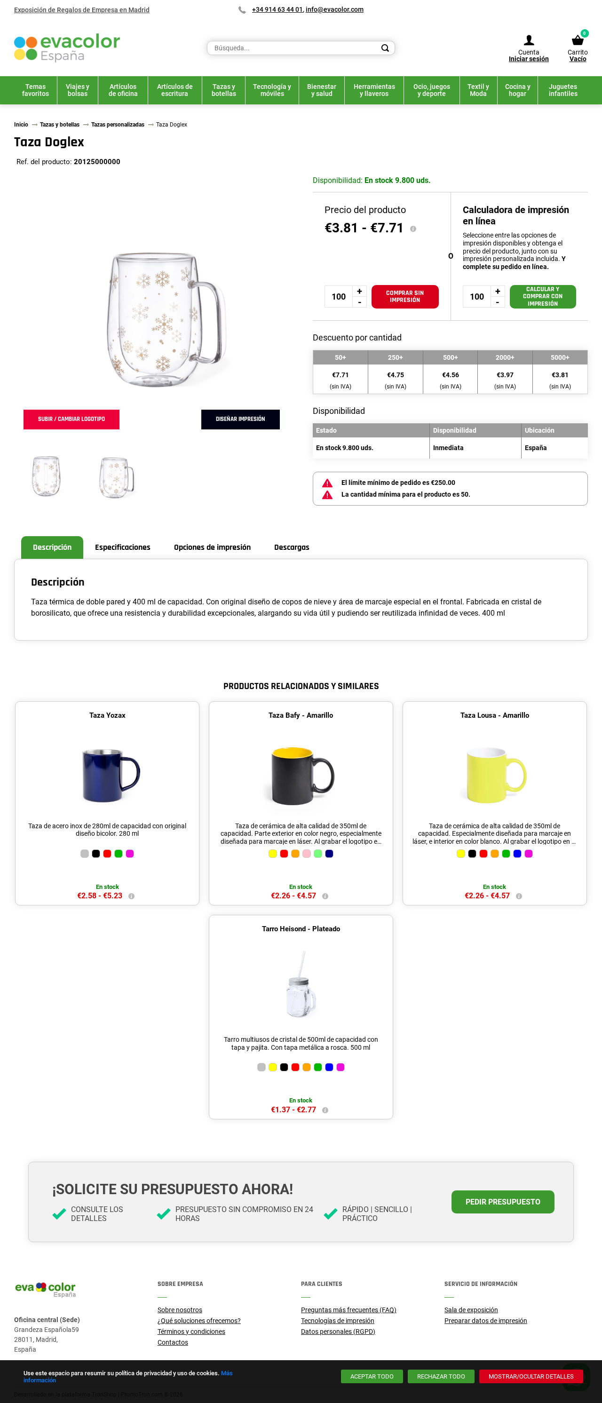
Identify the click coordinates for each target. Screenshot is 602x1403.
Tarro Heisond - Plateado (301, 929)
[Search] (385, 48)
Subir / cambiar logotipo (71, 419)
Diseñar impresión (240, 419)
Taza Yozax (107, 715)
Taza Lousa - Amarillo (494, 715)
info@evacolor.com (335, 9)
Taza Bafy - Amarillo (301, 715)
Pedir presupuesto (503, 1201)
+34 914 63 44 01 (277, 9)
